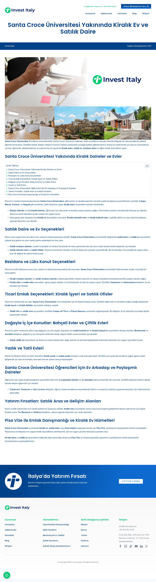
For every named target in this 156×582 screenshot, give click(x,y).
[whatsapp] (146, 546)
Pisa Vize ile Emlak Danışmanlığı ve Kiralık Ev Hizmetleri (33, 195)
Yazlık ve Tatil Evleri (17, 185)
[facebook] (120, 546)
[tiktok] (130, 546)
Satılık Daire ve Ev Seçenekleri (22, 173)
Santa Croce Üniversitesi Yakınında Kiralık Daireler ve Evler (35, 169)
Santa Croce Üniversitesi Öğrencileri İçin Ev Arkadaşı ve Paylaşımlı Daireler (42, 188)
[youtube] (136, 546)
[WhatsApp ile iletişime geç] (6, 575)
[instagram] (125, 546)
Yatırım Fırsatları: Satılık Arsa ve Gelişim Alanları (29, 191)
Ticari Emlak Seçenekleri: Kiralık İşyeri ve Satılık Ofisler (33, 179)
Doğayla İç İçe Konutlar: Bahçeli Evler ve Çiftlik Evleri (32, 182)
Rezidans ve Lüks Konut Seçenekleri (24, 176)
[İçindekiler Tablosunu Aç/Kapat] (146, 166)
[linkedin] (141, 546)
